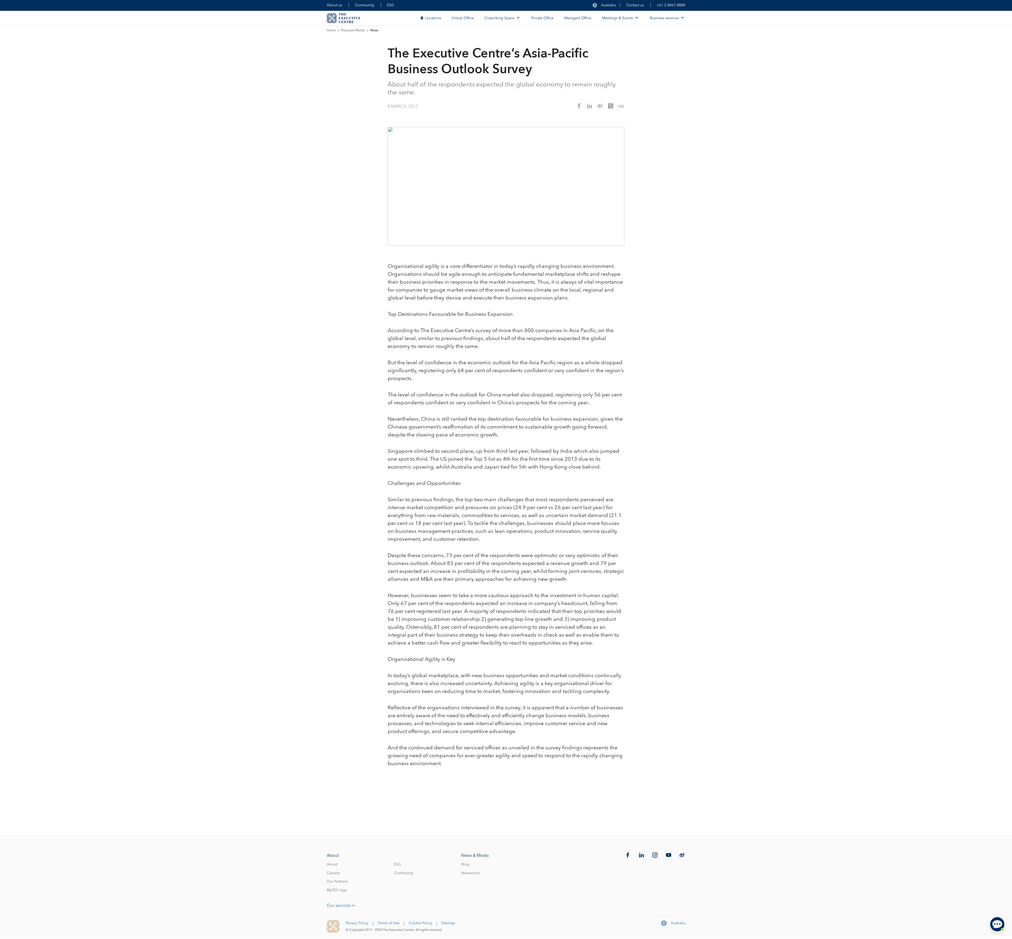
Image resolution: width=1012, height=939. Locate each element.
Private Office (542, 18)
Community (364, 5)
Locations (433, 18)
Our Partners (337, 881)
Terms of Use (389, 923)
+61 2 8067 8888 (670, 5)
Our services (339, 905)
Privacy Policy (357, 923)
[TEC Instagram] (655, 855)
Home (331, 30)
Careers (333, 873)
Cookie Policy (420, 923)
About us (334, 5)
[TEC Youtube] (668, 855)
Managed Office (577, 18)
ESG (390, 5)
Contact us (635, 5)
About (332, 864)
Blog (465, 864)
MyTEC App (337, 890)
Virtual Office (463, 18)
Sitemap (448, 923)
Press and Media (353, 30)
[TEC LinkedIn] (641, 855)
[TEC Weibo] (682, 855)
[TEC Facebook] (628, 855)
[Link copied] (621, 106)
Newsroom (470, 873)
